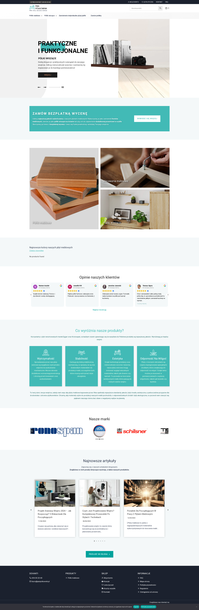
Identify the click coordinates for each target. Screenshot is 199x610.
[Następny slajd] (166, 431)
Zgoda (136, 607)
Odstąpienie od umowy (149, 592)
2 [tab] (96, 541)
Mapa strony (145, 581)
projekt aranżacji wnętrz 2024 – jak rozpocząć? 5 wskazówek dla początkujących (54, 514)
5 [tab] (103, 541)
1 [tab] (94, 541)
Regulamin (144, 588)
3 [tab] (98, 541)
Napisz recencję (99, 310)
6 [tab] (105, 541)
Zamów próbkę (96, 16)
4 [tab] (101, 541)
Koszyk (106, 581)
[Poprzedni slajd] (32, 431)
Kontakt (159, 2)
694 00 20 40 (37, 578)
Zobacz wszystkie (36, 251)
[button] (167, 294)
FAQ (166, 2)
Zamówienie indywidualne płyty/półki (72, 16)
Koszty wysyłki (109, 588)
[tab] (96, 439)
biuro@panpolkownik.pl (41, 581)
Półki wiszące (49, 16)
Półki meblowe (34, 16)
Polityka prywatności (148, 585)
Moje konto (134, 2)
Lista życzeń (148, 2)
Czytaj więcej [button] (141, 304)
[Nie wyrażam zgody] (196, 607)
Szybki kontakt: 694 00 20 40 (40, 2)
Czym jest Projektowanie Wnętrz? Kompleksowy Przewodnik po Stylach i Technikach (98, 514)
